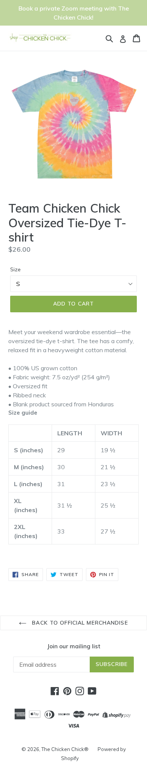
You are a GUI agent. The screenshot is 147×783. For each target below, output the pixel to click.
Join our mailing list (73, 646)
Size (15, 269)
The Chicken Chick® (65, 749)
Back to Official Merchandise (79, 622)
